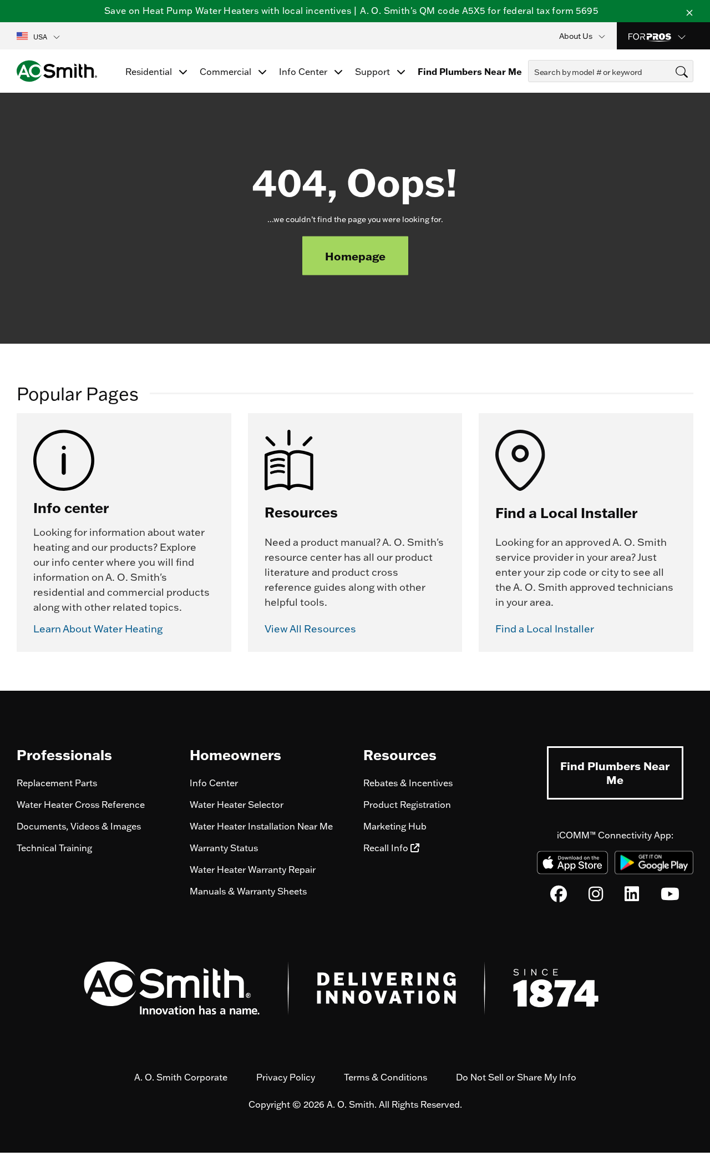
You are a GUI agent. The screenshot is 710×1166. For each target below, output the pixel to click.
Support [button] (373, 71)
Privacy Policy (285, 1077)
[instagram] (596, 896)
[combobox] (610, 71)
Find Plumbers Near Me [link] (470, 71)
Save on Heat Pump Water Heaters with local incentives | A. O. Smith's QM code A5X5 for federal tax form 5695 (351, 10)
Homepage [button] (355, 256)
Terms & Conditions (385, 1077)
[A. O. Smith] (57, 71)
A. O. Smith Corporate (180, 1077)
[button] (39, 36)
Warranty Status (224, 847)
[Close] (689, 11)
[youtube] (670, 896)
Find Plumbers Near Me (615, 772)
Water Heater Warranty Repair (253, 869)
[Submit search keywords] (531, 92)
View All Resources (310, 629)
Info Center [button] (304, 71)
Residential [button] (149, 71)
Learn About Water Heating (98, 629)
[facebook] (558, 896)
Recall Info (386, 847)
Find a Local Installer (544, 629)
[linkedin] (632, 896)
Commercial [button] (226, 71)
